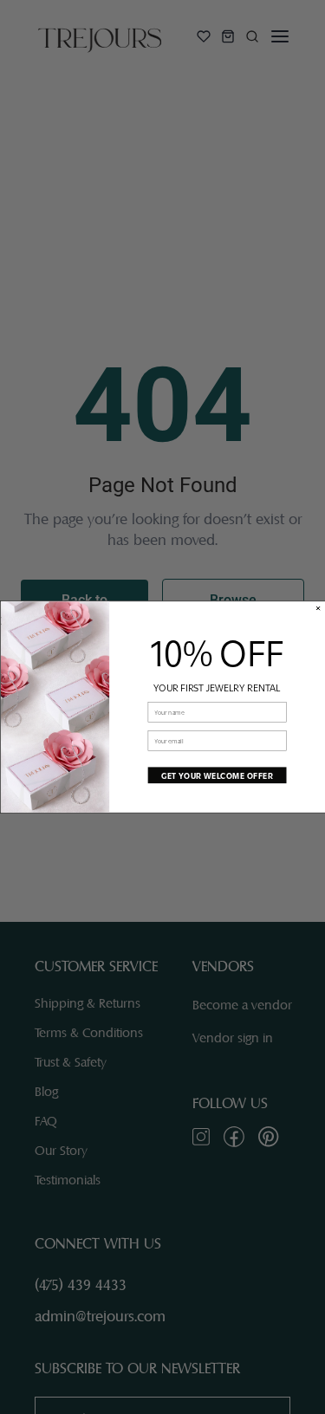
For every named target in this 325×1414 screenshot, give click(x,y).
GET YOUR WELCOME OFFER (216, 775)
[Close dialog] (318, 608)
